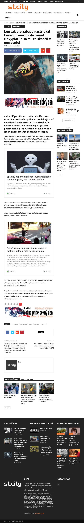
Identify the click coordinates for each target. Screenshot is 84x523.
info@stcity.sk (39, 513)
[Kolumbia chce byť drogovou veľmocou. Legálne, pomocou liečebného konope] (34, 449)
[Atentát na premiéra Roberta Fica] (11, 388)
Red (7, 46)
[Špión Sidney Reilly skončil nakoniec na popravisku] (62, 34)
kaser (30, 324)
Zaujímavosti (47, 13)
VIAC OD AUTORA (27, 379)
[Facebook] (78, 1)
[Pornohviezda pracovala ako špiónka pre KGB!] (61, 88)
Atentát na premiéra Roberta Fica (62, 145)
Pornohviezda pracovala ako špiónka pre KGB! (71, 88)
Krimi (30, 13)
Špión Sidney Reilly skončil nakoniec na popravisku (20, 430)
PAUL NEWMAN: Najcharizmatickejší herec (72, 110)
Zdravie (37, 13)
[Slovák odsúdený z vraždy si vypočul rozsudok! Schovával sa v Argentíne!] (46, 388)
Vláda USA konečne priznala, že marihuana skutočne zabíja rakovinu (62, 440)
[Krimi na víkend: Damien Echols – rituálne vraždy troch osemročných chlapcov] (62, 453)
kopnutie (36, 324)
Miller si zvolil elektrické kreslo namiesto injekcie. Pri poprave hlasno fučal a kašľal (44, 346)
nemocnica (15, 324)
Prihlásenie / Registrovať (56, 1)
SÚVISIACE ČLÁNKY (11, 379)
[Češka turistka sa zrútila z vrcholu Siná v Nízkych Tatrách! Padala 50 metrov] (74, 138)
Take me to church (46, 428)
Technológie (58, 13)
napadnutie (23, 324)
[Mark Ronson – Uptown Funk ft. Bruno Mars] (34, 439)
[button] (77, 15)
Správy (23, 13)
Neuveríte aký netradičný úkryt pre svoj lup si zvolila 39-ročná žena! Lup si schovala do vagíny (28, 399)
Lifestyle (8, 13)
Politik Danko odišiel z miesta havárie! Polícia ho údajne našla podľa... (74, 165)
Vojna (58, 159)
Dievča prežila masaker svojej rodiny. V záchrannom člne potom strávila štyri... (20, 456)
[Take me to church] (34, 430)
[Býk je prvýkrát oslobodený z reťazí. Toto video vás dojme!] (74, 453)
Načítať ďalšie (67, 120)
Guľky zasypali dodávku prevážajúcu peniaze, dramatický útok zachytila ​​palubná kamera (20, 442)
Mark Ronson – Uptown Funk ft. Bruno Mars (45, 438)
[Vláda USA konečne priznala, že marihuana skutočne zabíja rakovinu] (62, 431)
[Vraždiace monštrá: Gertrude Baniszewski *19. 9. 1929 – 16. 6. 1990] (74, 431)
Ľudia (16, 13)
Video (67, 13)
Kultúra (7, 17)
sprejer (44, 324)
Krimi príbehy (18, 26)
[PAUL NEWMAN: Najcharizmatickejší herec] (61, 111)
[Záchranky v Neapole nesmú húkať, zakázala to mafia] (74, 58)
